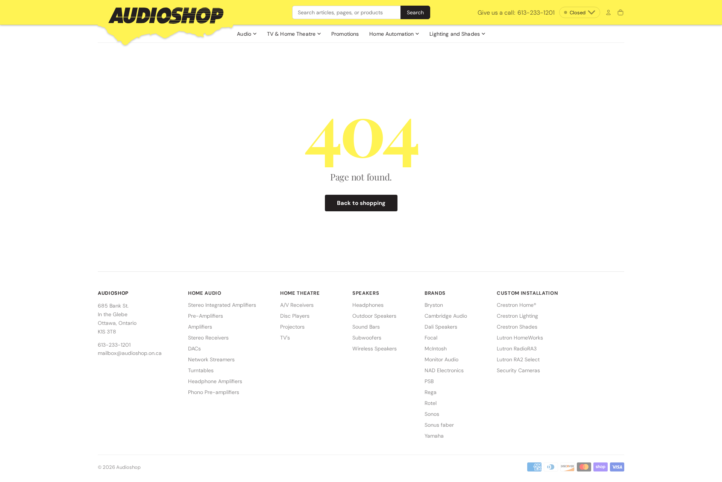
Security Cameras (518, 370)
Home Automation (391, 33)
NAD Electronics (444, 370)
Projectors (292, 326)
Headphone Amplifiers (215, 381)
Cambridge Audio (446, 315)
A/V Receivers (297, 305)
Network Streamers (211, 359)
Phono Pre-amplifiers (213, 392)
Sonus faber (439, 424)
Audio (244, 33)
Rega (431, 392)
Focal (431, 337)
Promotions (345, 33)
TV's (285, 337)
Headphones (368, 305)
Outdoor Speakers (374, 315)
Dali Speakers (441, 326)
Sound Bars (366, 326)
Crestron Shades (517, 326)
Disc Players (294, 315)
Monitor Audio (441, 359)
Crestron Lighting (517, 315)
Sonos (432, 414)
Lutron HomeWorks (520, 337)
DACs (194, 348)
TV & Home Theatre (291, 33)
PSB (429, 381)
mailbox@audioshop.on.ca (130, 353)
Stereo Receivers (208, 337)
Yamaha (434, 435)
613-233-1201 (516, 13)
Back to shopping (361, 203)
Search (415, 12)
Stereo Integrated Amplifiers (222, 305)
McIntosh (436, 348)
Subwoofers (366, 337)
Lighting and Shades (454, 33)
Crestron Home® (516, 305)
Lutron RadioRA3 (517, 348)
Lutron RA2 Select (518, 359)
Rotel (431, 403)
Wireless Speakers (374, 348)
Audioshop (128, 467)
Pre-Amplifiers (205, 315)
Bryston (434, 305)
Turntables (201, 370)
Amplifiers (200, 326)
